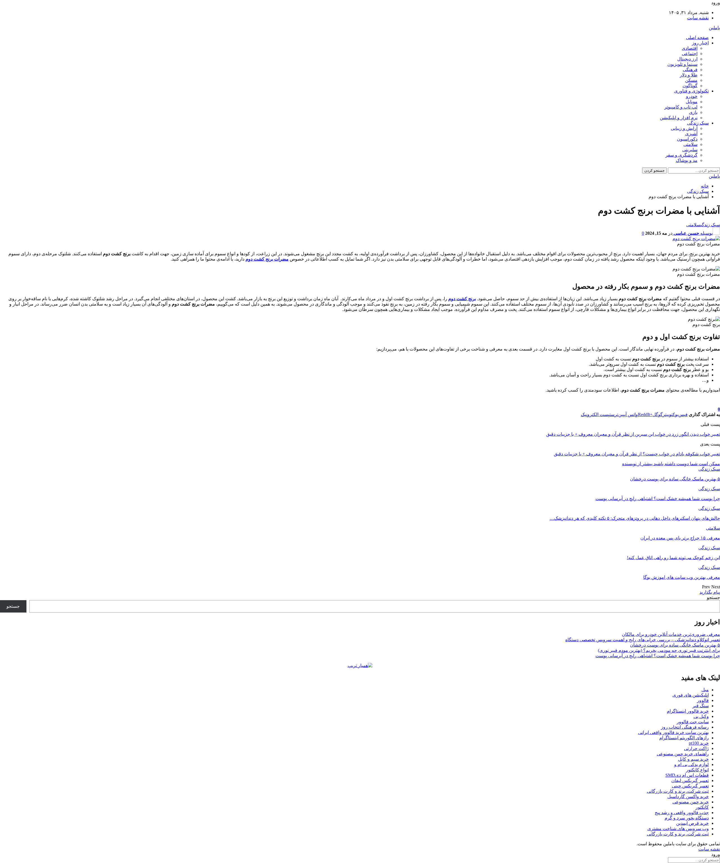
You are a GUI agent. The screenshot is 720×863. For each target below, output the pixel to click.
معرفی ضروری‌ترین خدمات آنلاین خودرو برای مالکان (671, 634)
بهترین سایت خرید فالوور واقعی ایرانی (673, 732)
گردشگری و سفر (681, 155)
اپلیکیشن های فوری (690, 695)
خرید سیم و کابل (693, 759)
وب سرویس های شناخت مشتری (678, 828)
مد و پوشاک (687, 160)
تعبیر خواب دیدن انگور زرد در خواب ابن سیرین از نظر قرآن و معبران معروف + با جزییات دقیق (633, 434)
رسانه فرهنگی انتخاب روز (685, 727)
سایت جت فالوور (693, 721)
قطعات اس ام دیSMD (687, 775)
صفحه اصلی (697, 37)
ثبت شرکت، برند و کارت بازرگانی (678, 791)
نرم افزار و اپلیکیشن (679, 117)
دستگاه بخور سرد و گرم (687, 817)
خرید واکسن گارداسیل (688, 796)
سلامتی (690, 144)
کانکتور (702, 807)
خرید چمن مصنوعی (690, 801)
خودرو (692, 96)
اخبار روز (700, 42)
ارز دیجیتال (687, 59)
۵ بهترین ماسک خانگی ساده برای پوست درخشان (675, 645)
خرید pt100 (699, 743)
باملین (714, 27)
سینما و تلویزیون (682, 64)
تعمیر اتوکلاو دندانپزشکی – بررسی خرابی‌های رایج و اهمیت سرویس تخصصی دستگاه (642, 639)
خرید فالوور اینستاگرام (688, 711)
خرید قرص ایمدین (692, 823)
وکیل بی (701, 716)
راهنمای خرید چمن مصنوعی (683, 753)
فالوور (703, 700)
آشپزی (691, 133)
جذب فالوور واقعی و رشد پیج (682, 812)
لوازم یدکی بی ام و (691, 764)
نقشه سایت (698, 17)
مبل (705, 689)
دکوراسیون (687, 139)
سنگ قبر (700, 705)
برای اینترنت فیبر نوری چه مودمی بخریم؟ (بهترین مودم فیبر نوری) (659, 650)
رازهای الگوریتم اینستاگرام (684, 737)
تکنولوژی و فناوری (691, 91)
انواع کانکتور (697, 769)
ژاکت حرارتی (696, 748)
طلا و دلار (689, 75)
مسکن (691, 80)
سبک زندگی (698, 123)
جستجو (713, 597)
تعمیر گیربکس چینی (690, 785)
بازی (693, 112)
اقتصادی (690, 48)
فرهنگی (690, 69)
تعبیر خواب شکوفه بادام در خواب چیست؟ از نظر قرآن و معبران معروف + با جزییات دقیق (637, 453)
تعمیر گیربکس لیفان (690, 780)
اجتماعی (690, 53)
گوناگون (690, 85)
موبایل (692, 101)
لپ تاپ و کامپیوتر (681, 107)
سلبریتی (690, 149)
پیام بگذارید (709, 592)
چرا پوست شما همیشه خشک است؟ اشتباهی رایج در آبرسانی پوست (657, 655)
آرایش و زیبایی (684, 128)
